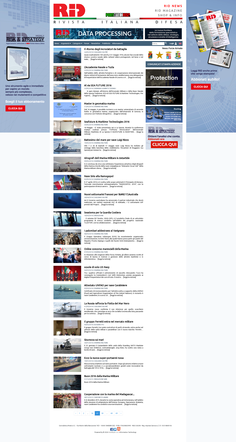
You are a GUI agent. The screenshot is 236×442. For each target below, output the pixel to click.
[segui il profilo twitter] (115, 429)
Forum (86, 43)
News (56, 43)
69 (117, 413)
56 (92, 413)
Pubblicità (106, 43)
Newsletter (95, 43)
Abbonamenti (117, 43)
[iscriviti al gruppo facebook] (111, 429)
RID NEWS (173, 6)
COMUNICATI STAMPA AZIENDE (164, 64)
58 (102, 413)
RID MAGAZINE (169, 10)
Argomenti (65, 43)
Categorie (77, 43)
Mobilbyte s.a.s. (113, 432)
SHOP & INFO (170, 15)
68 (112, 413)
